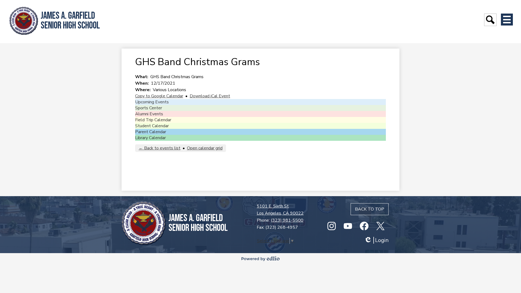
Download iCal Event (210, 96)
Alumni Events (149, 114)
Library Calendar (150, 138)
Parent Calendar (150, 132)
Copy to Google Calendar (159, 96)
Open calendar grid (205, 148)
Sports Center (148, 108)
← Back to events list (159, 148)
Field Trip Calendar (153, 120)
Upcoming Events (152, 102)
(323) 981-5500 (287, 220)
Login (376, 240)
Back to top (369, 209)
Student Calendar (152, 126)
